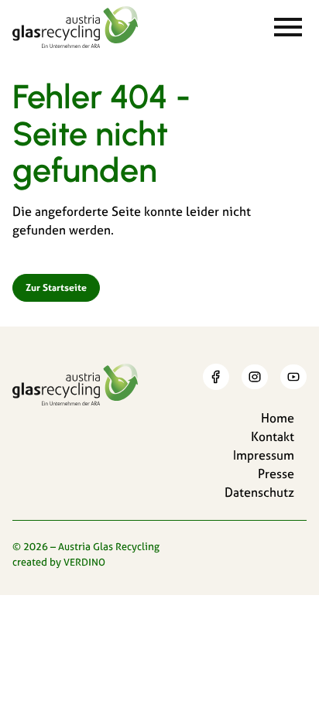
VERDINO (84, 562)
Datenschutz (259, 492)
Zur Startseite (56, 287)
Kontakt (272, 436)
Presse (276, 473)
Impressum (263, 455)
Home (277, 418)
